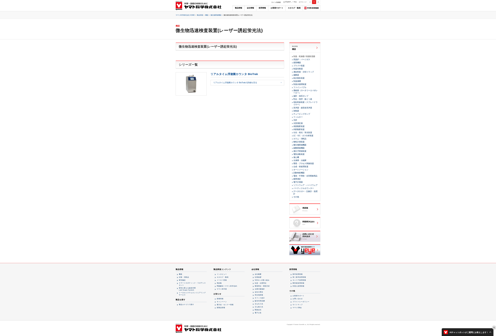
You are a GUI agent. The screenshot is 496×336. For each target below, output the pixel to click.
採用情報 (262, 8)
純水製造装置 (298, 78)
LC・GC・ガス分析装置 (303, 135)
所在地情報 (259, 295)
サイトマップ (298, 305)
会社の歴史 (259, 292)
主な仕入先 (259, 304)
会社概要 (258, 274)
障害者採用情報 (298, 283)
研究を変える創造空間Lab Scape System (187, 289)
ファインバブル (299, 87)
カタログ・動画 (294, 8)
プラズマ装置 (298, 66)
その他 (296, 197)
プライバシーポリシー (301, 302)
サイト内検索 (276, 2)
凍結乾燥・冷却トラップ (303, 72)
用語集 (219, 283)
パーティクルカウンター (303, 188)
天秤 (295, 120)
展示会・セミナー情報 (225, 305)
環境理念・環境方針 (262, 286)
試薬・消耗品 (184, 277)
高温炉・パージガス (301, 59)
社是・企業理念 (260, 283)
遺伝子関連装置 (299, 151)
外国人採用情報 (298, 286)
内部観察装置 (298, 129)
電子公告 (258, 313)
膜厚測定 (297, 179)
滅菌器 (296, 75)
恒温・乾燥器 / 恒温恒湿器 (304, 56)
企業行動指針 (260, 289)
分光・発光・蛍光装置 (302, 132)
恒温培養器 (298, 69)
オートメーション (300, 170)
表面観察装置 (298, 126)
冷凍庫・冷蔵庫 (299, 160)
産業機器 (297, 62)
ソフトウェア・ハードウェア (305, 185)
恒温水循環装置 (299, 84)
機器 (206, 15)
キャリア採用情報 (299, 280)
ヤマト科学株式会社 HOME (185, 15)
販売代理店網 (260, 301)
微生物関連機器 (216, 15)
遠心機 (296, 157)
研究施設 (182, 280)
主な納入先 (259, 307)
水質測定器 (298, 123)
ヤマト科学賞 (222, 289)
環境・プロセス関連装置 (303, 163)
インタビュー (222, 274)
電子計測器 (298, 182)
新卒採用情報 (298, 274)
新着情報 (220, 299)
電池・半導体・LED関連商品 (305, 176)
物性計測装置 (298, 142)
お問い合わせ (298, 299)
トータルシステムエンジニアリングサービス (192, 294)
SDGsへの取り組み (262, 280)
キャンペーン (222, 302)
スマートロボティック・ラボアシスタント (192, 284)
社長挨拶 (258, 277)
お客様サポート (277, 8)
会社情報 (250, 8)
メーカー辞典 (222, 280)
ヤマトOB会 (297, 308)
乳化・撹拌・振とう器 (302, 99)
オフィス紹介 (260, 298)
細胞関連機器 (298, 148)
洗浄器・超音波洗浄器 (302, 108)
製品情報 (238, 8)
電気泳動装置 (298, 154)
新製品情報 (221, 308)
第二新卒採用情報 (299, 277)
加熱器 (296, 111)
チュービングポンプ (301, 114)
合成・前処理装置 (300, 166)
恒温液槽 (297, 81)
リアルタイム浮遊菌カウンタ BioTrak (234, 74)
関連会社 (258, 310)
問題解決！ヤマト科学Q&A (227, 286)
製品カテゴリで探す (186, 304)
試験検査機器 (298, 173)
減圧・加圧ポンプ (300, 96)
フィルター (298, 117)
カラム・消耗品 (299, 139)
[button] (467, 332)
